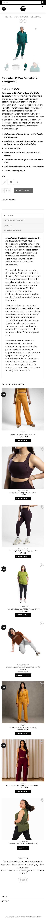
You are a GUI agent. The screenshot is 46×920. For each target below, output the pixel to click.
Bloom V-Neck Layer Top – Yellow (23, 727)
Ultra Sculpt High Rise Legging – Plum (23, 551)
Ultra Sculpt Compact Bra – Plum (23, 493)
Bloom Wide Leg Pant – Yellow (23, 434)
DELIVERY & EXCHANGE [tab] (12, 230)
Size (3, 176)
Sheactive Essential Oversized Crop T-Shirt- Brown (23, 668)
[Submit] (42, 2)
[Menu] (4, 9)
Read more (23, 848)
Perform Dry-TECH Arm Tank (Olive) (23, 844)
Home (8, 17)
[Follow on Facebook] (20, 880)
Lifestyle (36, 17)
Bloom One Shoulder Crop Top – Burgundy (23, 785)
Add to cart (23, 191)
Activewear (21, 17)
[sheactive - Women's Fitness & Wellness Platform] (23, 8)
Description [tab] (9, 216)
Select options (23, 440)
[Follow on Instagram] (25, 880)
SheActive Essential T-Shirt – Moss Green (23, 609)
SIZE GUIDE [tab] (8, 225)
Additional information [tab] (14, 220)
